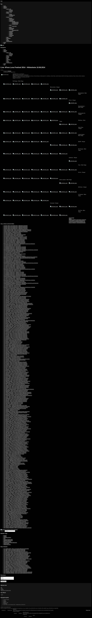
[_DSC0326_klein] (35, 191)
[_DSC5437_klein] (63, 169)
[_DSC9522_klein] (7, 98)
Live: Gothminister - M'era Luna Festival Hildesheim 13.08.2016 (15, 523)
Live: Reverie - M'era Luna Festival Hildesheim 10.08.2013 (14, 451)
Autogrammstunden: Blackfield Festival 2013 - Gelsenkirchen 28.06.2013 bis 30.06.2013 (20, 276)
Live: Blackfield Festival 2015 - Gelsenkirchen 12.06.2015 (14, 248)
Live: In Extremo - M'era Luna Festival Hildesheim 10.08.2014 (15, 364)
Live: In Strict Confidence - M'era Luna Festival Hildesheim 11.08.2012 (17, 495)
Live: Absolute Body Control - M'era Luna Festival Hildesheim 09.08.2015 (17, 313)
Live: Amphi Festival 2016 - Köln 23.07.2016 (12, 285)
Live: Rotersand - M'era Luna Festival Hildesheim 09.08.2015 (15, 307)
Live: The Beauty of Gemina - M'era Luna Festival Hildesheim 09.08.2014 (17, 395)
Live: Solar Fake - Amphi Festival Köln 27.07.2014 (13, 403)
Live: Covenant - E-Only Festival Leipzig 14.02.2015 (13, 355)
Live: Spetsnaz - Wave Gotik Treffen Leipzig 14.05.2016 (14, 291)
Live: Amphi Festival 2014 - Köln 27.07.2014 (12, 258)
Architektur (8, 38)
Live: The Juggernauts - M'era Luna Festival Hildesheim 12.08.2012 (16, 487)
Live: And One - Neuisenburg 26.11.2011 (11, 465)
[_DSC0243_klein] (35, 178)
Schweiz (11, 32)
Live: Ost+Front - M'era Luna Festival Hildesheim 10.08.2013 (15, 448)
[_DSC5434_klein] (45, 169)
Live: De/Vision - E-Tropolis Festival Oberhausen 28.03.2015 (15, 350)
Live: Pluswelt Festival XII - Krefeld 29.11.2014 (12, 254)
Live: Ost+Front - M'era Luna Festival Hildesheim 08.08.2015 (15, 333)
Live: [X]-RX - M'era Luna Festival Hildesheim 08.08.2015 (14, 322)
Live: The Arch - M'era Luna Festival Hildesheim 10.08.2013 (15, 447)
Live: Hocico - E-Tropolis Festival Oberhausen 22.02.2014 (14, 408)
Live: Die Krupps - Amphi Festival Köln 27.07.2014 (13, 402)
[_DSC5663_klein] (63, 215)
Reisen (7, 17)
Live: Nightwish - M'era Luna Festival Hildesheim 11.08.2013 (15, 415)
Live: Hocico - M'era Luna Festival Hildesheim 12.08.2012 (14, 471)
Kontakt (2, 589)
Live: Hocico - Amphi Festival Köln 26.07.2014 (12, 404)
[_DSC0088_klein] (63, 145)
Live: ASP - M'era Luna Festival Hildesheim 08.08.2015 (14, 319)
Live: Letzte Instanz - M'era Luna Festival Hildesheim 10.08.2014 (16, 372)
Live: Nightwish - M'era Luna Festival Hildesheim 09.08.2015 (15, 302)
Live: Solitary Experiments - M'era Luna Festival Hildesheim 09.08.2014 (17, 392)
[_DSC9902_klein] (35, 132)
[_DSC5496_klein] (7, 191)
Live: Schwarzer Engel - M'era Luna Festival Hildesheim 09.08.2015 (16, 317)
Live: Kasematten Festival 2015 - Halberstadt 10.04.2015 (14, 250)
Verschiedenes (9, 41)
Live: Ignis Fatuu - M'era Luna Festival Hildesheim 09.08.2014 (15, 399)
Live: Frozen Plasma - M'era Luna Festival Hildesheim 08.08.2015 (16, 331)
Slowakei (11, 33)
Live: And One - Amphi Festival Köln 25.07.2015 (12, 342)
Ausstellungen (12, 15)
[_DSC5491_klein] (63, 183)
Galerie (4, 8)
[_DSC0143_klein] (7, 169)
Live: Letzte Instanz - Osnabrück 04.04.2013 (12, 462)
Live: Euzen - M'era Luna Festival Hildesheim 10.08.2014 (14, 377)
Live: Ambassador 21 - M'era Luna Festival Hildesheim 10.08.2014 (16, 375)
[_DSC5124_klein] (26, 132)
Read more (88, 610)
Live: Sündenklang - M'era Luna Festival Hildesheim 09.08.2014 (15, 398)
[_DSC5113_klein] (73, 124)
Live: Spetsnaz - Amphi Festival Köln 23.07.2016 (12, 515)
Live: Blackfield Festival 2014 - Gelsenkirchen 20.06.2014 (14, 262)
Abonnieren (3, 581)
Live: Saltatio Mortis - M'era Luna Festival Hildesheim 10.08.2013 (16, 441)
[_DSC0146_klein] (17, 169)
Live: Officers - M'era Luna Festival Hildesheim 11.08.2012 (14, 505)
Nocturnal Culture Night (8, 539)
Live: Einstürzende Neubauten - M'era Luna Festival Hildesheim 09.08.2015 (18, 304)
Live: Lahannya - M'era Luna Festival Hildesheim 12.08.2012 (15, 484)
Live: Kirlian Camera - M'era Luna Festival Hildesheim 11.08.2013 (16, 420)
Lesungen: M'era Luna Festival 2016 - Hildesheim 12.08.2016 (15, 231)
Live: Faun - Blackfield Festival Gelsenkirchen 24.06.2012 (14, 511)
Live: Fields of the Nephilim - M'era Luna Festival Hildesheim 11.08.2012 (17, 492)
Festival (4, 536)
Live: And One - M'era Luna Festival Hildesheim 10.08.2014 (15, 362)
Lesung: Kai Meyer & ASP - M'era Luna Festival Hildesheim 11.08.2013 (17, 230)
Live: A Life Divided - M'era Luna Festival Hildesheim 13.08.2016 (16, 522)
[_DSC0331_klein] (63, 191)
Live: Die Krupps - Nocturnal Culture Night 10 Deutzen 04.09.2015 (16, 301)
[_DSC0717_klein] (35, 215)
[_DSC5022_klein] (7, 120)
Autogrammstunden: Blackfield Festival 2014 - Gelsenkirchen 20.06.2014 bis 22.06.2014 (20, 263)
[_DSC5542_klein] (7, 200)
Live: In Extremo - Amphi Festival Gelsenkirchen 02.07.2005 (15, 509)
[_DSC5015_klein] (54, 111)
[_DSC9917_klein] (73, 132)
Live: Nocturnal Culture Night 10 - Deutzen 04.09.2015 (14, 240)
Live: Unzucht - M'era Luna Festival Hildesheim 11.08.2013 (14, 430)
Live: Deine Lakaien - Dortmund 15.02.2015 (12, 358)
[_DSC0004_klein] (17, 141)
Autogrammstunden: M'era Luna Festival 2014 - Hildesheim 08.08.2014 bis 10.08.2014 (20, 256)
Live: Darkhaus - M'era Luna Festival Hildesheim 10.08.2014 (15, 374)
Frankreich (11, 20)
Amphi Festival (6, 543)
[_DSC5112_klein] (63, 124)
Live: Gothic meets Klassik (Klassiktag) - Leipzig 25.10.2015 (15, 237)
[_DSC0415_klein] (54, 206)
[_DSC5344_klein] (63, 153)
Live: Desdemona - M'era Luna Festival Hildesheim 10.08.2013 (15, 449)
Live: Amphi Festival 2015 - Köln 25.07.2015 (12, 245)
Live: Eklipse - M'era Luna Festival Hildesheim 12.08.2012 (14, 485)
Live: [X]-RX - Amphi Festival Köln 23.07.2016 (12, 514)
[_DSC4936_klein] (7, 84)
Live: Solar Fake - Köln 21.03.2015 (10, 354)
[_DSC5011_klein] (45, 111)
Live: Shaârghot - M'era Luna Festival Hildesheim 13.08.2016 (15, 519)
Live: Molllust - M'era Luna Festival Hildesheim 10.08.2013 (14, 453)
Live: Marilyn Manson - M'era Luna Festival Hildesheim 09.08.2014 (16, 383)
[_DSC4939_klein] (26, 84)
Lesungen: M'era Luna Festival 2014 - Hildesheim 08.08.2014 (15, 226)
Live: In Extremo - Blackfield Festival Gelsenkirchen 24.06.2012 (15, 512)
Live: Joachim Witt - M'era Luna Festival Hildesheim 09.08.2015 (15, 310)
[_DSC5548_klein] (35, 200)
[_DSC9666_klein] (35, 111)
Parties (10, 14)
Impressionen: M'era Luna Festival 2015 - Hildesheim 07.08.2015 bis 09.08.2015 (19, 243)
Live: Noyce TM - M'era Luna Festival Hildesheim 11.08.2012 (15, 507)
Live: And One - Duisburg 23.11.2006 (10, 467)
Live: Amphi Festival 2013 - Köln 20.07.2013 (12, 271)
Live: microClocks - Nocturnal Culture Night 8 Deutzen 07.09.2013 (16, 414)
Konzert (4, 535)
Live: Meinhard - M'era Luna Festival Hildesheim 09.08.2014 (15, 400)
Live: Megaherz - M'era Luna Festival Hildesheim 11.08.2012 (15, 498)
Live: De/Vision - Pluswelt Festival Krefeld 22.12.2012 (13, 463)
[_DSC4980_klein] (45, 98)
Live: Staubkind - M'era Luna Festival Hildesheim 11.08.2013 (15, 423)
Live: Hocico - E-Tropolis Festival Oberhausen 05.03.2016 (14, 294)
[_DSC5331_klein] (26, 153)
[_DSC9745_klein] (45, 120)
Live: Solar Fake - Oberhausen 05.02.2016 (11, 295)
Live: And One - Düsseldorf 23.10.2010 (11, 468)
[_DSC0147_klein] (26, 169)
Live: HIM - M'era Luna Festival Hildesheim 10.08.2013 (14, 432)
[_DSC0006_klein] (26, 141)
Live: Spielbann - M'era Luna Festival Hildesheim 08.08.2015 (15, 336)
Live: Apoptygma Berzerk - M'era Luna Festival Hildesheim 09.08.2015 (17, 308)
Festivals (11, 10)
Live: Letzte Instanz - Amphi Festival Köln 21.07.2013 (13, 454)
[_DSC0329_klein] (54, 191)
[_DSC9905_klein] (45, 132)
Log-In (2, 594)
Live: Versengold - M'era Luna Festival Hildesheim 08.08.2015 (15, 337)
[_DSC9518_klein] (54, 90)
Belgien (10, 18)
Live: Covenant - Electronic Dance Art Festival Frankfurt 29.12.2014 (16, 359)
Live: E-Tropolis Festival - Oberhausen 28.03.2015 (13, 251)
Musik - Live (8, 9)
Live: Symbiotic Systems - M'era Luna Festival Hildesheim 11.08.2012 (16, 508)
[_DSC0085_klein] (54, 145)
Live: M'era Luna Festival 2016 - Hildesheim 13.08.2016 (14, 288)
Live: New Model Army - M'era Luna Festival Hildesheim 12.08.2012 (16, 472)
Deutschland (11, 19)
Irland (10, 25)
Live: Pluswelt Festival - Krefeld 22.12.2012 (11, 277)
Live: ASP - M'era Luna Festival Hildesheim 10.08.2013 (14, 440)
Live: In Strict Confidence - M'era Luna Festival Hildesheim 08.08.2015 (17, 324)
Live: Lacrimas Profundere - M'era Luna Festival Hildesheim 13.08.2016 (17, 527)
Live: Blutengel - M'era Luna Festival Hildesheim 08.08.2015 (15, 323)
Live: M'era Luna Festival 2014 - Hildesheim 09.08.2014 (14, 255)
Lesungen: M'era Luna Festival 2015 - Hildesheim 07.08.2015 (15, 225)
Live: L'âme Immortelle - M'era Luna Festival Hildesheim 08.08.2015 (16, 327)
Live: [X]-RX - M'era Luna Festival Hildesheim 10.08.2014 (14, 371)
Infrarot (7, 40)
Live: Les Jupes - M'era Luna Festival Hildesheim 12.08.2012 (15, 486)
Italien (10, 27)
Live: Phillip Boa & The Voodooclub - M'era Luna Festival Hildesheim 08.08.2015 (19, 320)
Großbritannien (12, 21)
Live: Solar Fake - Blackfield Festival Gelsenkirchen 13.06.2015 (15, 347)
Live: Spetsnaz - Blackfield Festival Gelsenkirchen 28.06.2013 (15, 461)
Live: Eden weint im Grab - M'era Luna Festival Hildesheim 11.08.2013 (17, 428)
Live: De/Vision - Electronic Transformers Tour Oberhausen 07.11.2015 (17, 296)
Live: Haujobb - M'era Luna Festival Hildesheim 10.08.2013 (15, 437)
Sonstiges (11, 16)
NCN (4, 538)
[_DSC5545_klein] (26, 200)
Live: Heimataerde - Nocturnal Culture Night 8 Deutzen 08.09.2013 (16, 411)
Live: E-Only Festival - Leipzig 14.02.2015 (11, 252)
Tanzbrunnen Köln (7, 544)
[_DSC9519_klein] (63, 90)
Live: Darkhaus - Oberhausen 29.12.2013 (11, 409)
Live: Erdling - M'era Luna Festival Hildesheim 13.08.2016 (14, 521)
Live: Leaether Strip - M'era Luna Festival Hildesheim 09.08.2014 (16, 386)
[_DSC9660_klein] (7, 111)
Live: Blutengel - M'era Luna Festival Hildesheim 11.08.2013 (15, 419)
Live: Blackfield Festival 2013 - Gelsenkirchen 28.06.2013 (14, 275)
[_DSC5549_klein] (45, 200)
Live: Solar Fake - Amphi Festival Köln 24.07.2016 (13, 516)
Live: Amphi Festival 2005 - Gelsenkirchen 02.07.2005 (14, 281)
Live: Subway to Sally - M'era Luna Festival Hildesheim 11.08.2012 (16, 490)
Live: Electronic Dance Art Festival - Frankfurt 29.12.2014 (14, 253)
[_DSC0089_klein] (73, 145)
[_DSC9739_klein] (26, 120)
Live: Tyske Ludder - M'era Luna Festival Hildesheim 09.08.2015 (15, 315)
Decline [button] (20, 613)
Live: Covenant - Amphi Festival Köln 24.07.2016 (12, 517)
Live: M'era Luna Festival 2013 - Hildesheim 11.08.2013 (14, 267)
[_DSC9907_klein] (54, 132)
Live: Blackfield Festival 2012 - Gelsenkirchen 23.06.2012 (14, 284)
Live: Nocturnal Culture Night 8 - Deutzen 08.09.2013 (13, 265)
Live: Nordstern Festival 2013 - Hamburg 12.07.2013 (13, 273)
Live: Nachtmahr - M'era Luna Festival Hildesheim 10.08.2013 (15, 433)
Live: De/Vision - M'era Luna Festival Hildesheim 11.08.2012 (15, 491)
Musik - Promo (9, 12)
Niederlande (11, 28)
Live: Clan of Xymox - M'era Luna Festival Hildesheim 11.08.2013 (16, 424)
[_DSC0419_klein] (73, 206)
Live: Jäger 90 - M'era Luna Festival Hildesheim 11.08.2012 (15, 503)
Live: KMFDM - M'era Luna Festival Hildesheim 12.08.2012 (14, 473)
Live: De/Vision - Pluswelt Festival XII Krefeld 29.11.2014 (14, 360)
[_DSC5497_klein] (17, 191)
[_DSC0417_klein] (63, 206)
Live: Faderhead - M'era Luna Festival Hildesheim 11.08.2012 (15, 499)
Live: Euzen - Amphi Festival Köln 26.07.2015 (12, 340)
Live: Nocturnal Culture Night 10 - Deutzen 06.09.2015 (14, 239)
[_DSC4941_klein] (35, 84)
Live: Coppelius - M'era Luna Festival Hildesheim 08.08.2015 (15, 335)
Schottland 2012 (15, 22)
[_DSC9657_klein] (73, 103)
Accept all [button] (3, 610)
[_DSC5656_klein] (54, 215)
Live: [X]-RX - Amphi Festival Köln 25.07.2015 (12, 343)
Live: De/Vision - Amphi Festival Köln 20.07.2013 (12, 457)
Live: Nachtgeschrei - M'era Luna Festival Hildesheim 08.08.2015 (16, 338)
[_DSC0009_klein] (35, 141)
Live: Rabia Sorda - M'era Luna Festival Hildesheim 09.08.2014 (15, 394)
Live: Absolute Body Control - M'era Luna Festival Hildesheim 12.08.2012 (17, 483)
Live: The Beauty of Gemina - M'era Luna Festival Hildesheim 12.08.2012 (17, 479)
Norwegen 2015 (15, 30)
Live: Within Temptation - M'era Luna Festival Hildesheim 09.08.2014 (16, 381)
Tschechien (11, 35)
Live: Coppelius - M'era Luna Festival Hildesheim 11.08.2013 (15, 429)
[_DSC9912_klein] (63, 132)
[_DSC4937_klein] (17, 84)
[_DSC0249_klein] (54, 178)
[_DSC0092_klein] (7, 153)
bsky (1, 1)
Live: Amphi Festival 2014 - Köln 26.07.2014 (12, 259)
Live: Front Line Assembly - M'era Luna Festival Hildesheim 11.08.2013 (17, 416)
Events (7, 13)
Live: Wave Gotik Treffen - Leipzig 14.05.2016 (12, 233)
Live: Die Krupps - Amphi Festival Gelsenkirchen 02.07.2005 (15, 510)
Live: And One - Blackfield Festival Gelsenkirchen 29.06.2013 (15, 460)
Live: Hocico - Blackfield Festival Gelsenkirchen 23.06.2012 (15, 513)
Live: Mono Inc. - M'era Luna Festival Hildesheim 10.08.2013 (15, 436)
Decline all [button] (10, 610)
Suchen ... (2, 531)
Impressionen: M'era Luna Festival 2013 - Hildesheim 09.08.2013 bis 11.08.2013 (19, 269)
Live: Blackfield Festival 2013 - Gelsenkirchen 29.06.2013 (14, 274)
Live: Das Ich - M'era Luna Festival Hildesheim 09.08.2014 (14, 388)
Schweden (11, 31)
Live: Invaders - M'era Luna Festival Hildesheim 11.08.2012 (15, 506)
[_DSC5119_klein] (17, 132)
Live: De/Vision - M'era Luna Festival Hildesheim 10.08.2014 (15, 365)
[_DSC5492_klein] (73, 183)
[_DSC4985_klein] (63, 98)
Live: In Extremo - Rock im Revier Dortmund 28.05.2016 (14, 289)
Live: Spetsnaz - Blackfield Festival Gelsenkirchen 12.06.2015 (15, 348)
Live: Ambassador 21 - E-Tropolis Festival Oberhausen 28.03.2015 (16, 352)
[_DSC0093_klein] (17, 153)
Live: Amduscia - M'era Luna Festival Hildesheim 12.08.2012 (15, 477)
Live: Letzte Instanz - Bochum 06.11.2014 (11, 361)
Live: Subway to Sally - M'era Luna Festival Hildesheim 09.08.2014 (16, 385)
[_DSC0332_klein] (73, 191)
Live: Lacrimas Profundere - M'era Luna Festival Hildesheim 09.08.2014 (17, 393)
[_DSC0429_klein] (17, 215)
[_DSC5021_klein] (73, 111)
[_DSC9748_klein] (54, 120)
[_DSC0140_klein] (73, 161)
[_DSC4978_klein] (35, 98)
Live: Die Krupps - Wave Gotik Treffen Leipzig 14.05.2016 (14, 290)
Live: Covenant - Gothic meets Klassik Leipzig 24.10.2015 (14, 298)
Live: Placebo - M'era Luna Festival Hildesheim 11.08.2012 (14, 488)
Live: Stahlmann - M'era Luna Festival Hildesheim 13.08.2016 (15, 525)
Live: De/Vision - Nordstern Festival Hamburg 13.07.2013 (14, 458)
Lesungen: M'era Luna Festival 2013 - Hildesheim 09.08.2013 (15, 227)
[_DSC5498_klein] (26, 191)
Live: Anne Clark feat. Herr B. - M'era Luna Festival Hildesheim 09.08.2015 (17, 303)
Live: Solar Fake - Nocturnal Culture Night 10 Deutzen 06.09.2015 (16, 299)
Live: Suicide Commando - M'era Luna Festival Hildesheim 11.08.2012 (17, 489)
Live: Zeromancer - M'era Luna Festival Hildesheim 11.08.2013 (15, 418)
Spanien (11, 34)
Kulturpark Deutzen (7, 537)
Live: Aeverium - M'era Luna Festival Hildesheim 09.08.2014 (15, 401)
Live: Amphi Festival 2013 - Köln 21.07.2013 (12, 270)
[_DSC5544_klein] (17, 200)
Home (4, 5)
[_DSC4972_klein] (26, 98)
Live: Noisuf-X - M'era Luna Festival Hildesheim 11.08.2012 (15, 501)
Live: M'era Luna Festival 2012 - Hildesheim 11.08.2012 (14, 279)
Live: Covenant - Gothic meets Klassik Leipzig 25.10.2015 (14, 297)
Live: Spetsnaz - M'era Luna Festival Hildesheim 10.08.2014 (15, 369)
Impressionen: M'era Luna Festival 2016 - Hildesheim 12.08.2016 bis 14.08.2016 (19, 287)
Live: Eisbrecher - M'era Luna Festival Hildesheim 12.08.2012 (15, 474)
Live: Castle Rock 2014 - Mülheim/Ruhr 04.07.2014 (13, 261)
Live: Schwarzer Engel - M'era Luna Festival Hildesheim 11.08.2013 (16, 431)
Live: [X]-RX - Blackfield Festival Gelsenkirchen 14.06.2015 (14, 345)
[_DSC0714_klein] (26, 215)
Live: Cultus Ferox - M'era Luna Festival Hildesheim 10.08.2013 (15, 443)
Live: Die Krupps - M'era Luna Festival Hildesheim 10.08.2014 (15, 370)
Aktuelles (5, 7)
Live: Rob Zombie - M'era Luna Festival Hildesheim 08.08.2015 (15, 321)
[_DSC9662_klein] (17, 111)
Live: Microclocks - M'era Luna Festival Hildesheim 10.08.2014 (15, 379)
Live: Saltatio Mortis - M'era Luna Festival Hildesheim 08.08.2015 (16, 325)
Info (1, 587)
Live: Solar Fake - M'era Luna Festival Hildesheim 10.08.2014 (15, 373)
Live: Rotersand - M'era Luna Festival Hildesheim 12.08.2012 (15, 475)
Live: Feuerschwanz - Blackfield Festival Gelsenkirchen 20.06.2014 (16, 406)
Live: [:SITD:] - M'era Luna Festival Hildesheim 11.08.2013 (14, 422)
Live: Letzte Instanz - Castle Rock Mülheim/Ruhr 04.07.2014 (15, 405)
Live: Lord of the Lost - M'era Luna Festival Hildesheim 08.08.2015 (16, 332)
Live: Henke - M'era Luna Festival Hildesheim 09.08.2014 (14, 397)
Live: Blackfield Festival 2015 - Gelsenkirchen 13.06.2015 (14, 247)
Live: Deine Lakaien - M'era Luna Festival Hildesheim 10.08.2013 (16, 434)
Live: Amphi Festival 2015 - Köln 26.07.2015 (12, 244)
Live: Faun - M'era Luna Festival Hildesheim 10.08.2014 (14, 368)
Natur (7, 37)
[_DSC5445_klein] (7, 178)
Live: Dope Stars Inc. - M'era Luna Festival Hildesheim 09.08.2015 (16, 314)
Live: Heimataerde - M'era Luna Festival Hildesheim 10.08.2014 (15, 378)
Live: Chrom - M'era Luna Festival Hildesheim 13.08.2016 (14, 524)
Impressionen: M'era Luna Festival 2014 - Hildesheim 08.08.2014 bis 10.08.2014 (19, 257)
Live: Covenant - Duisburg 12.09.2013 (10, 413)
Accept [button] (15, 613)
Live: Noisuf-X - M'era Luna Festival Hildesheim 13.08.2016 (15, 526)
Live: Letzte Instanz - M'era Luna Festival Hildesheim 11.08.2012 (16, 496)
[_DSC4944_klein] (45, 84)
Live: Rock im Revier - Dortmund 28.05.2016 (12, 232)
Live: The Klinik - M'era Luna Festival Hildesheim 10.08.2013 (15, 442)
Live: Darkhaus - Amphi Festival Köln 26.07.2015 (12, 341)
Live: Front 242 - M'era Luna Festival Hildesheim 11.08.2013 (15, 417)
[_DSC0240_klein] (26, 178)
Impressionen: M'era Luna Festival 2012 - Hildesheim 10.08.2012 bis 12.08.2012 (19, 280)
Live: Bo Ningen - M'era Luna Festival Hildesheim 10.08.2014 (15, 380)
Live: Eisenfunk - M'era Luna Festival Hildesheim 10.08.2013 (15, 445)
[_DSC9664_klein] (26, 111)
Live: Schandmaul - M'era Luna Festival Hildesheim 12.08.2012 (15, 476)
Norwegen (11, 29)
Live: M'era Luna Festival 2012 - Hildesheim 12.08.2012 (14, 278)
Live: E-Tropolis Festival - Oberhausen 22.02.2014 (13, 264)
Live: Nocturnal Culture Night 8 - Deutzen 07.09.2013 (13, 266)
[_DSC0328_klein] (45, 191)
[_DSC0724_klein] (45, 215)
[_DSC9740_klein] (35, 120)
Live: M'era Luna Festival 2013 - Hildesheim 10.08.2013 (14, 268)
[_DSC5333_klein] (35, 153)
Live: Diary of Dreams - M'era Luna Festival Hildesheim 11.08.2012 (16, 494)
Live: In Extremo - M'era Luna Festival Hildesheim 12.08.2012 (15, 470)
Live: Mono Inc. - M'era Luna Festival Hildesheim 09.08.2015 (15, 306)
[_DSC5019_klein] (63, 111)
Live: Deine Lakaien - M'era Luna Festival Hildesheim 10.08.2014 (16, 366)
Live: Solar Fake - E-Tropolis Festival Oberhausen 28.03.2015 (15, 351)
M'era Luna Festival (7, 541)
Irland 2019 (14, 26)
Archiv (4, 42)
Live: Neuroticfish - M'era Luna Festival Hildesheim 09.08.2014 (15, 390)
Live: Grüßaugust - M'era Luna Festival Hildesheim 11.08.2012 (15, 504)
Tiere (7, 39)
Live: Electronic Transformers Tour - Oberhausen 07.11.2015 (15, 236)
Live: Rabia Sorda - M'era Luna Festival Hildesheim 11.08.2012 (15, 497)
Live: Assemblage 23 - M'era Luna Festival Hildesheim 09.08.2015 (16, 309)
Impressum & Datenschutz (6, 590)
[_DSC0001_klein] (7, 141)
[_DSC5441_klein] (73, 169)
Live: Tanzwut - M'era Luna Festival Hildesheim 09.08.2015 (14, 312)
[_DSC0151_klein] (35, 169)
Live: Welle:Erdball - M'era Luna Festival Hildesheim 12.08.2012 (15, 478)
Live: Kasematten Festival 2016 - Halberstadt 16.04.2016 (14, 234)
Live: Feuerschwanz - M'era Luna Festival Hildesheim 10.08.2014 (16, 376)
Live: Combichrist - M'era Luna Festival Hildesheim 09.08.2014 (15, 382)
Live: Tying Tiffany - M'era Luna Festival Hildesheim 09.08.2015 (15, 311)
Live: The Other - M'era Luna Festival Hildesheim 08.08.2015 (15, 334)
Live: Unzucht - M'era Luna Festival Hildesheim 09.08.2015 (14, 316)
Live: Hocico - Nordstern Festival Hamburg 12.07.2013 (14, 459)
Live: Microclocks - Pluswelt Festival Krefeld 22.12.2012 (14, 464)
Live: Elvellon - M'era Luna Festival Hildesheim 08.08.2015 (14, 339)
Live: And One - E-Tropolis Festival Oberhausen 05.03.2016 (15, 293)
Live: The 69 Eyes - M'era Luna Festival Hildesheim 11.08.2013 (15, 427)
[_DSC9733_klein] (17, 120)
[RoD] (9, 529)
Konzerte (11, 11)
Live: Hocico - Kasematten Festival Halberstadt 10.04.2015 (14, 349)
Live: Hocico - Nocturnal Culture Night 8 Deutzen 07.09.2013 (15, 412)
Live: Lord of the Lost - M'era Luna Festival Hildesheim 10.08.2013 (16, 450)
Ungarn (10, 36)
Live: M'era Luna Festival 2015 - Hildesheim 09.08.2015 (14, 241)
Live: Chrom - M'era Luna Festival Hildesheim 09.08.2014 (14, 396)
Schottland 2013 (15, 23)
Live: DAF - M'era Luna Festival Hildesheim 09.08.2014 (14, 384)
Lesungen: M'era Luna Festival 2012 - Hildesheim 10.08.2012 (15, 228)
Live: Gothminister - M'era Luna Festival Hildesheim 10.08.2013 (15, 435)
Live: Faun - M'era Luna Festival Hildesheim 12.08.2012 (14, 480)
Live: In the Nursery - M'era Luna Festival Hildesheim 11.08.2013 (16, 426)
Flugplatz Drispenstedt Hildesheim (10, 542)
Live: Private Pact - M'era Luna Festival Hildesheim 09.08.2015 (15, 318)
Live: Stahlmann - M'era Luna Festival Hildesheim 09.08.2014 (15, 391)
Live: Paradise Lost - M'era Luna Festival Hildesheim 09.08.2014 (16, 387)
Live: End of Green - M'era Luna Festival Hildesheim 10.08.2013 (15, 446)
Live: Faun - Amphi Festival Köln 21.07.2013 (12, 455)
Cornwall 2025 (15, 24)
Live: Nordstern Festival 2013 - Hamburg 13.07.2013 (13, 272)
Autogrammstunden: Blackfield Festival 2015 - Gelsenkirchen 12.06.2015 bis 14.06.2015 (20, 249)
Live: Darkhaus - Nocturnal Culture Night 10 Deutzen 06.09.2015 (16, 300)
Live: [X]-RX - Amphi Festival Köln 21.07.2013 (12, 456)
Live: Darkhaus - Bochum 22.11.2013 (10, 410)
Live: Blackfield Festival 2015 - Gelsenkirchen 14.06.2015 (14, 246)
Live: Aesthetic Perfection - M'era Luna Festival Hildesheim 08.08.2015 (17, 326)
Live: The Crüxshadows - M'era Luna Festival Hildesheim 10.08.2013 (16, 438)
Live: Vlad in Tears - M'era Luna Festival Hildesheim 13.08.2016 (15, 520)
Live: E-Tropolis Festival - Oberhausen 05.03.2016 (13, 235)
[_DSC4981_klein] (54, 98)
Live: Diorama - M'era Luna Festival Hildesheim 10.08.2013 (15, 439)
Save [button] (34, 615)
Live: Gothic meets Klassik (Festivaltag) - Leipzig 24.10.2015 (15, 238)
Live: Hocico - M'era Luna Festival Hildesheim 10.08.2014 (14, 367)
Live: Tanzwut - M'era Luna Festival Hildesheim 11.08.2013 (14, 425)
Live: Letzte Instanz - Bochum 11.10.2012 (11, 469)
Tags (4, 43)
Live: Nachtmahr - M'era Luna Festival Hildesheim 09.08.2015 (15, 305)
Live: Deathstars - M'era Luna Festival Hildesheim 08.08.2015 (15, 329)
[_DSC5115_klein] (7, 132)
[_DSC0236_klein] (17, 178)
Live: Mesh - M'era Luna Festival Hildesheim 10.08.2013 (14, 444)
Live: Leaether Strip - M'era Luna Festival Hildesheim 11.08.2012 (16, 493)
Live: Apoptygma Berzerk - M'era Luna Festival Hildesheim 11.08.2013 (17, 421)
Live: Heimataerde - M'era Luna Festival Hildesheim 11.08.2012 (15, 502)
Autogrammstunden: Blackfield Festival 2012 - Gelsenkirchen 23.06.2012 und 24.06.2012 (20, 283)
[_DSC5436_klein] (54, 169)
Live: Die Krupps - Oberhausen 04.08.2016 (11, 518)
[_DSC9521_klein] (73, 90)
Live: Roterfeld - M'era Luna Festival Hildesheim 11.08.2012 (15, 500)
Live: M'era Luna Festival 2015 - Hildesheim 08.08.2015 (14, 242)
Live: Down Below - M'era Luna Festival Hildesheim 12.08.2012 (15, 481)
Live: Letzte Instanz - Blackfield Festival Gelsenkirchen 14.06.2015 (16, 344)
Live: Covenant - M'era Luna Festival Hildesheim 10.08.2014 (15, 363)
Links (2, 588)
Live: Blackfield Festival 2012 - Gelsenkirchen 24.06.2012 (14, 282)
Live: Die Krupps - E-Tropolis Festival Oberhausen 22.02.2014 (15, 407)
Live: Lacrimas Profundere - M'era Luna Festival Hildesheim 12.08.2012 (17, 482)
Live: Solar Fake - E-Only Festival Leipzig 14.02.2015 (13, 357)
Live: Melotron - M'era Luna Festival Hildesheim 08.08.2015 (15, 330)
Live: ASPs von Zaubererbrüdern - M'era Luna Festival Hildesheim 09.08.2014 (18, 389)
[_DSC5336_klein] (45, 153)
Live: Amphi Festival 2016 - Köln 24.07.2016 (12, 286)
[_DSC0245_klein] (45, 178)
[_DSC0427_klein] (7, 215)
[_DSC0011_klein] (45, 141)
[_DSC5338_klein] (54, 153)
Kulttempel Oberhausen (8, 540)
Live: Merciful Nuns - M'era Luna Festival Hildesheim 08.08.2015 (16, 328)
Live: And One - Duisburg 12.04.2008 (10, 466)
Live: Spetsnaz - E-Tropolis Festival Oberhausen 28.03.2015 (15, 353)
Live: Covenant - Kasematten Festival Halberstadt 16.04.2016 (15, 292)
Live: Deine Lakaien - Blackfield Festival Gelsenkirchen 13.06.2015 (16, 346)
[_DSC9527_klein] (17, 98)
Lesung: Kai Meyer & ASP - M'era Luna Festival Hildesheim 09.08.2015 (17, 229)
